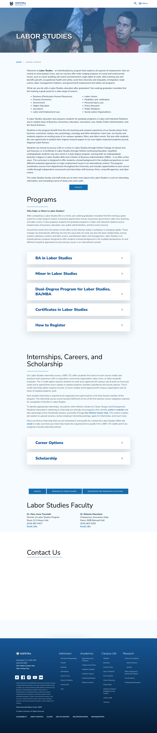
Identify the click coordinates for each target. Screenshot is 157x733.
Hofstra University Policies (24, 707)
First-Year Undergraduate (69, 658)
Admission (65, 653)
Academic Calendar (88, 669)
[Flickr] (40, 679)
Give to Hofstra (62, 717)
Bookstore (106, 663)
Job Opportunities (80, 717)
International (65, 671)
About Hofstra (36, 717)
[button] (78, 258)
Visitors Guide (107, 698)
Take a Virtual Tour (22, 668)
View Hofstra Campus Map (25, 666)
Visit (62, 689)
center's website (116, 409)
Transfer (63, 663)
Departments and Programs (87, 659)
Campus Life (109, 653)
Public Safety (107, 685)
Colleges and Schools (89, 665)
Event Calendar (108, 676)
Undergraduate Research (133, 682)
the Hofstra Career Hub (96, 413)
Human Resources (109, 680)
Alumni (50, 717)
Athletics (106, 658)
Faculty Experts (130, 678)
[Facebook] (23, 679)
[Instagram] (29, 679)
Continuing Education (89, 678)
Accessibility (21, 717)
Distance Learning (87, 682)
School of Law (65, 676)
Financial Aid (65, 685)
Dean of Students (108, 671)
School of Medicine (67, 680)
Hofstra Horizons (131, 663)
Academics (86, 653)
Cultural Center (108, 667)
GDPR (40, 707)
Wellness (106, 702)
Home (19, 62)
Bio (35, 526)
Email (29, 526)
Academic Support (88, 674)
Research (128, 653)
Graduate (64, 667)
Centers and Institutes (132, 658)
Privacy (35, 707)
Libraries (129, 667)
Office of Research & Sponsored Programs (131, 672)
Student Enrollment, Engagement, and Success (109, 691)
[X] (17, 679)
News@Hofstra (97, 717)
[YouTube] (34, 679)
